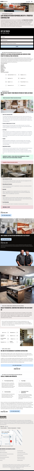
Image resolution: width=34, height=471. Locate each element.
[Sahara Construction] (4, 1)
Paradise (2, 68)
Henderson (2, 65)
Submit (17, 46)
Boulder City (3, 66)
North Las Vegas (3, 67)
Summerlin (2, 64)
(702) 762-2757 (4, 212)
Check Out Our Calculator (5, 72)
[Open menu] (32, 1)
